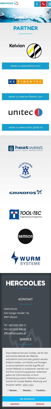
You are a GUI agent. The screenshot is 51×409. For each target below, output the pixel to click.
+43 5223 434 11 (17, 325)
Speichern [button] (14, 404)
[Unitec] (25, 112)
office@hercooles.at (15, 333)
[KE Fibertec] (25, 81)
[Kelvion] (25, 51)
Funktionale (42, 390)
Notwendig (14, 390)
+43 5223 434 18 (17, 329)
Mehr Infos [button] (28, 384)
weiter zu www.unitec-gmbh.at (25, 127)
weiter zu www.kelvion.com (25, 65)
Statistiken (28, 390)
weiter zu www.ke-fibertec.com (25, 96)
